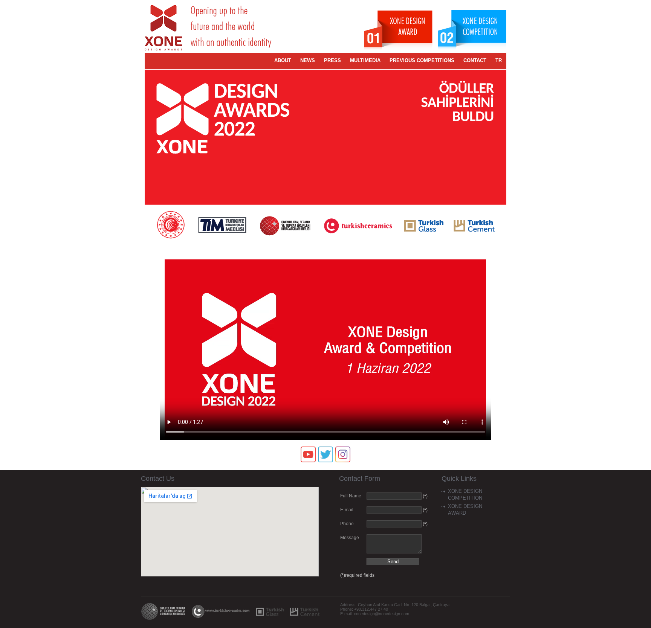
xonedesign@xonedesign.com (381, 613)
